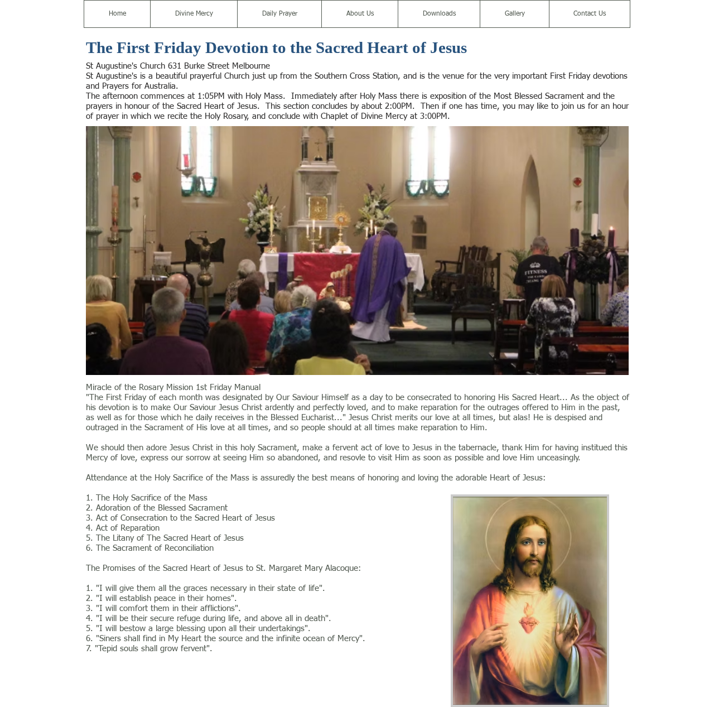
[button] (193, 14)
